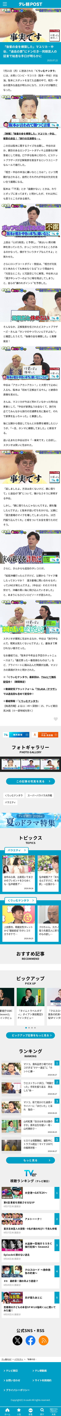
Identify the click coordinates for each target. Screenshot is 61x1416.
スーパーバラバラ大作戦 (40, 795)
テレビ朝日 (12, 1370)
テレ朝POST (30, 4)
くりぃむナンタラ (14, 795)
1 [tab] (26, 1028)
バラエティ (10, 802)
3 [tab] (32, 1028)
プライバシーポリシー (18, 1390)
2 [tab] (29, 1028)
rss (43, 1340)
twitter (17, 1340)
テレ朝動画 (41, 1370)
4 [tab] (35, 1028)
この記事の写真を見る (30, 781)
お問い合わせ (13, 1380)
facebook (30, 1340)
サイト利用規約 (43, 1380)
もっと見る (30, 1160)
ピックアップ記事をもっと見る (30, 1035)
